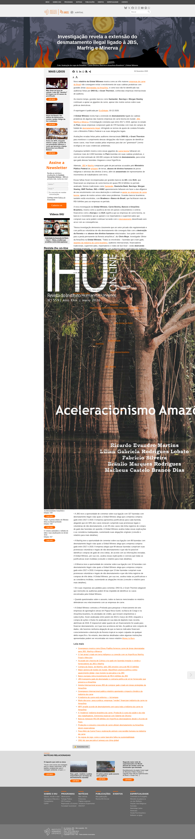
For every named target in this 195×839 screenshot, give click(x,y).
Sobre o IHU (57, 2)
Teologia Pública (66, 799)
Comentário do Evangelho (138, 796)
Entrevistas (82, 799)
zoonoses (100, 344)
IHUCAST (81, 806)
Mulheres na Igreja (136, 815)
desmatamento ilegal (91, 128)
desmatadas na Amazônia (97, 88)
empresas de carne (82, 293)
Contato (125, 2)
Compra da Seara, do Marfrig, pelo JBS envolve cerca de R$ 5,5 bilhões (108, 667)
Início (47, 2)
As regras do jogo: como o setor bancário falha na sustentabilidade (106, 737)
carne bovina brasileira (119, 352)
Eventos (101, 2)
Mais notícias (82, 796)
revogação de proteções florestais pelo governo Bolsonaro (114, 308)
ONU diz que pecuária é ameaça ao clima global (98, 740)
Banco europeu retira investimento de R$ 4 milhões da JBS (103, 676)
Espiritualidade (112, 2)
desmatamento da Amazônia (115, 314)
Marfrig (91, 166)
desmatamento (125, 219)
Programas (68, 2)
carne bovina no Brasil (123, 323)
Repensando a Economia (69, 803)
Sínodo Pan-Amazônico (138, 813)
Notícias (79, 2)
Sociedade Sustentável (68, 806)
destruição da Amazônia (84, 263)
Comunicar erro (81, 747)
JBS (84, 166)
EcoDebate (103, 111)
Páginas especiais (84, 801)
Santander (109, 186)
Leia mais (49, 516)
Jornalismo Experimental (86, 803)
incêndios (139, 311)
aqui (122, 410)
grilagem (94, 169)
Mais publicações (101, 796)
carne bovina (123, 151)
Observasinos (65, 796)
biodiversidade (114, 340)
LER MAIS (52, 99)
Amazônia (114, 305)
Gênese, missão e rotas (52, 796)
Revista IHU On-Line (102, 799)
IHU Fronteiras (66, 801)
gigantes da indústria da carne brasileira (90, 243)
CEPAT (46, 803)
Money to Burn (128, 638)
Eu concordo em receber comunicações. (57, 193)
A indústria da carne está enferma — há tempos (98, 697)
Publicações (89, 2)
